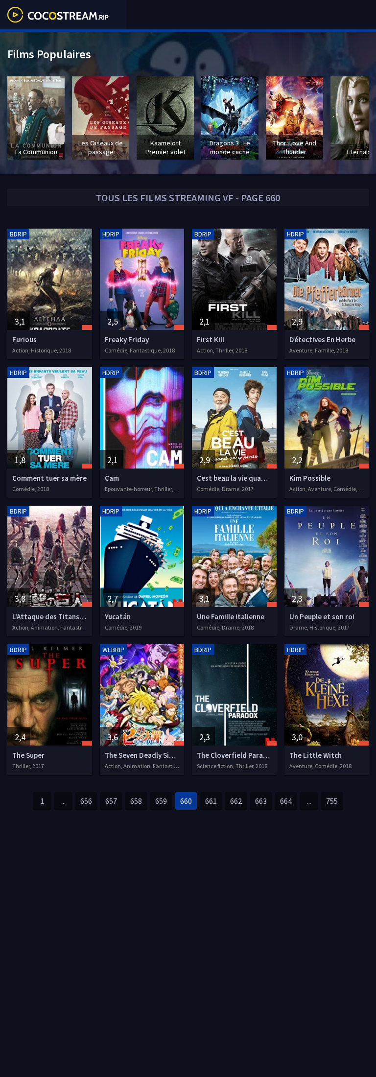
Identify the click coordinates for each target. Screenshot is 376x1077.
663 (261, 801)
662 (236, 801)
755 (332, 801)
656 (86, 801)
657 (111, 801)
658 (136, 801)
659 (161, 801)
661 (211, 801)
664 (286, 801)
